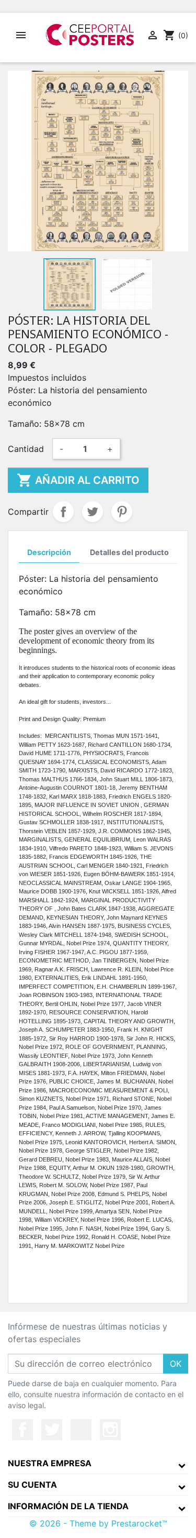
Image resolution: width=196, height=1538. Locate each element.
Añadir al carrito (78, 480)
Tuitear (92, 511)
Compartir (63, 511)
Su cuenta (32, 1484)
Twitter (51, 1429)
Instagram (110, 1429)
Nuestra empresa (49, 1463)
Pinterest (121, 511)
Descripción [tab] (49, 552)
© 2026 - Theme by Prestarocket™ (98, 1523)
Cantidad (26, 449)
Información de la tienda (68, 1506)
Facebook (22, 1429)
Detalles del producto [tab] (129, 552)
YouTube (81, 1429)
